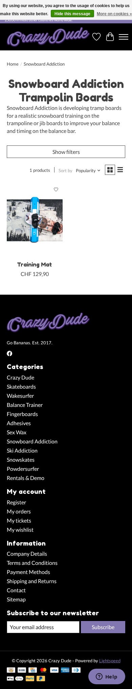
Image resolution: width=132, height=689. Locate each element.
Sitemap (16, 599)
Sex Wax (16, 432)
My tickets (19, 520)
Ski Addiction (22, 450)
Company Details (27, 553)
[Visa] (54, 670)
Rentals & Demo (25, 478)
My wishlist (20, 529)
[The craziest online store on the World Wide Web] (48, 36)
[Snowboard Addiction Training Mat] (35, 220)
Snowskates (21, 459)
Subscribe (103, 627)
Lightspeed (109, 660)
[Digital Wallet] (15, 679)
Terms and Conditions (32, 562)
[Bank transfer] (22, 670)
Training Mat (34, 264)
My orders (19, 511)
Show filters (66, 151)
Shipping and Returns (32, 581)
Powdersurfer (23, 468)
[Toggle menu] (123, 37)
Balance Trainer (25, 404)
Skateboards (21, 386)
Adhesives (19, 423)
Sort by (65, 170)
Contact (16, 590)
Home (13, 64)
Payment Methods (28, 572)
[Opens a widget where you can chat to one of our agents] (106, 677)
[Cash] (11, 670)
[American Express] (65, 670)
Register (16, 502)
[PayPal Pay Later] (41, 679)
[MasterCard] (43, 670)
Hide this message (72, 14)
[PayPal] (30, 679)
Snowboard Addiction (32, 441)
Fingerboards (22, 414)
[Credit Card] (32, 670)
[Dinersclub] (76, 670)
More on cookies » (114, 14)
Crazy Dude (20, 377)
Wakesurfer (20, 395)
